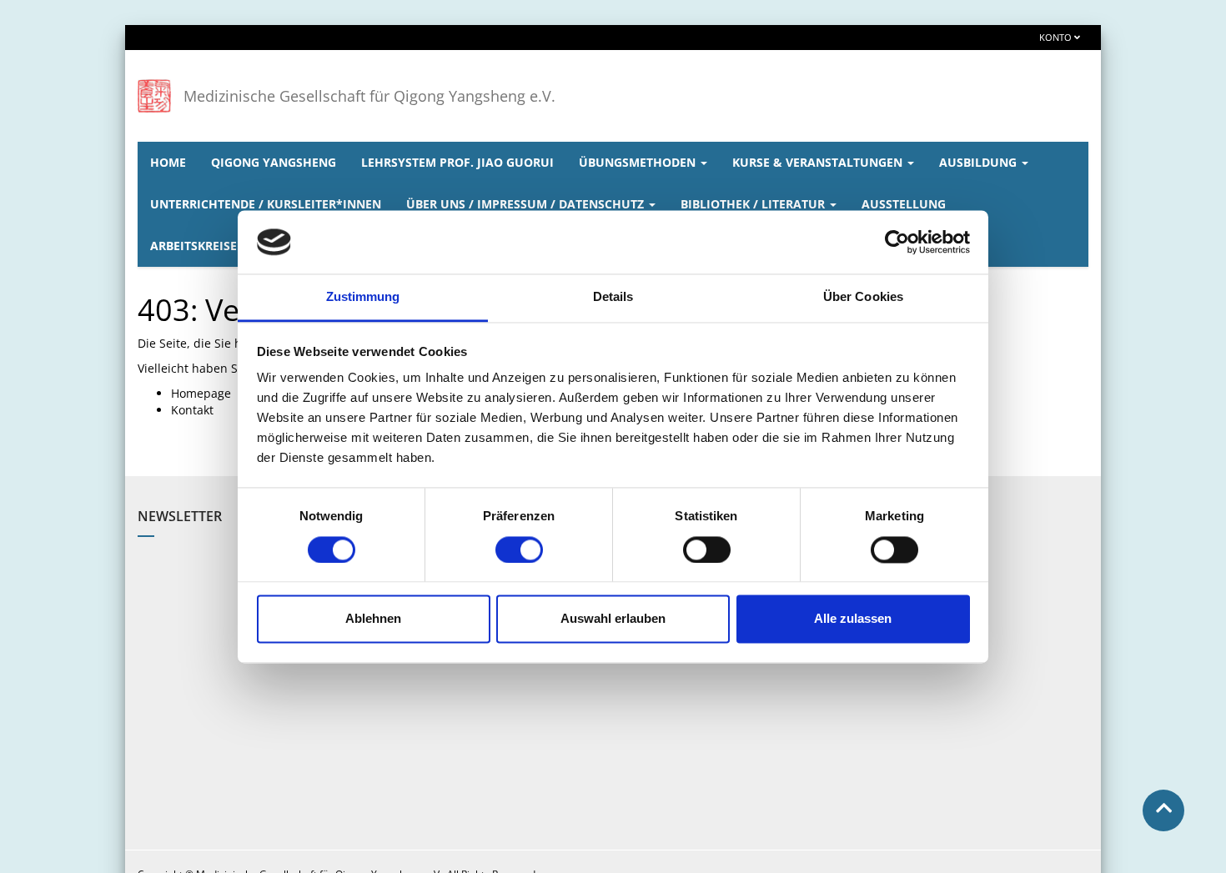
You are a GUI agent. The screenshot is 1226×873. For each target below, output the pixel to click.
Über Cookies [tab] (863, 297)
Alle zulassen (853, 619)
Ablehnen (373, 619)
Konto (1056, 37)
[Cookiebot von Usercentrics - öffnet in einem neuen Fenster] (897, 241)
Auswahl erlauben (613, 619)
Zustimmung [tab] (363, 297)
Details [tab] (613, 297)
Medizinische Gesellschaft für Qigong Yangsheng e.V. (369, 96)
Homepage (201, 393)
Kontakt (192, 410)
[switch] (519, 549)
